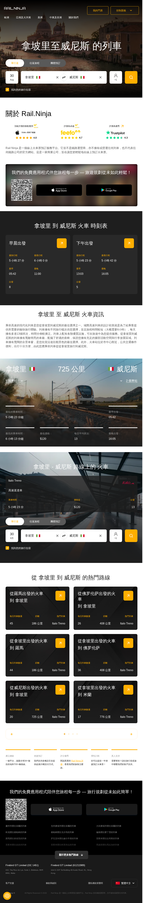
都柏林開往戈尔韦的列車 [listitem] (62, 832)
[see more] (62, 243)
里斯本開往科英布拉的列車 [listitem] (63, 845)
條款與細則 (51, 883)
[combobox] (44, 77)
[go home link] (14, 8)
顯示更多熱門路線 (68, 854)
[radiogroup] (36, 63)
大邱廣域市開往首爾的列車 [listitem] (108, 826)
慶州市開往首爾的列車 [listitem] (16, 826)
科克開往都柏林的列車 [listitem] (16, 832)
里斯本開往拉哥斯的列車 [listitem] (107, 838)
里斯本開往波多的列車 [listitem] (16, 845)
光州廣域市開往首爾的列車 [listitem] (63, 826)
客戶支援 (10, 883)
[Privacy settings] (7, 896)
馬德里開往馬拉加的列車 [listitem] (107, 845)
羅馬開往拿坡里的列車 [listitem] (16, 838)
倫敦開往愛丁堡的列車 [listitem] (106, 832)
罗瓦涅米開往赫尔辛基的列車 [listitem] (64, 838)
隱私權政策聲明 (95, 883)
